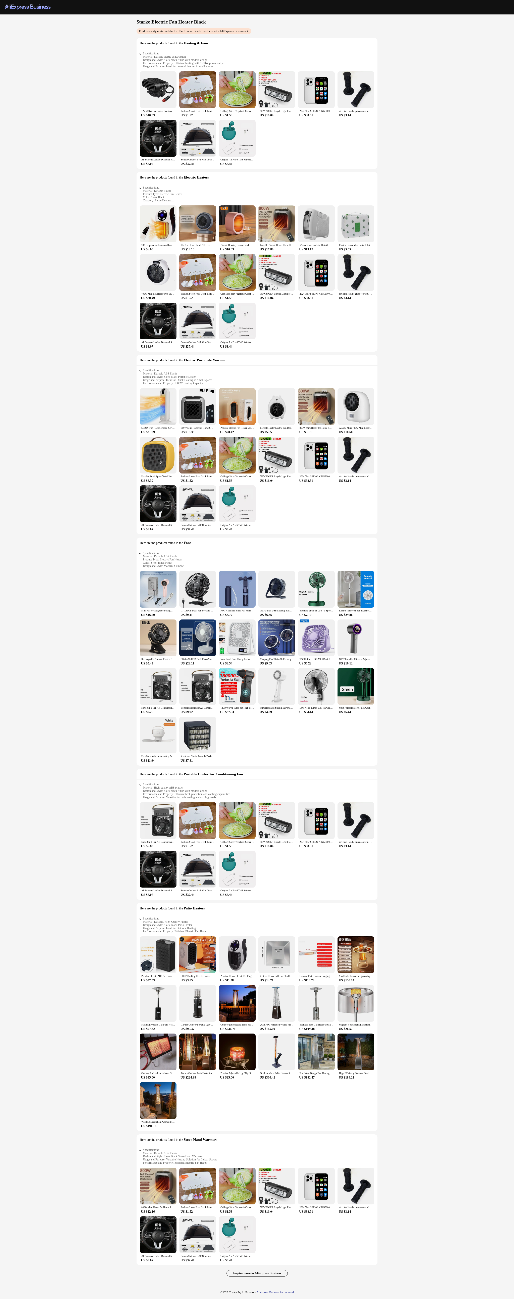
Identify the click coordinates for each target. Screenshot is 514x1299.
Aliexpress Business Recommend (275, 1292)
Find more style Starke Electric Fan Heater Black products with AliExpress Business (192, 31)
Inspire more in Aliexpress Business (257, 1273)
